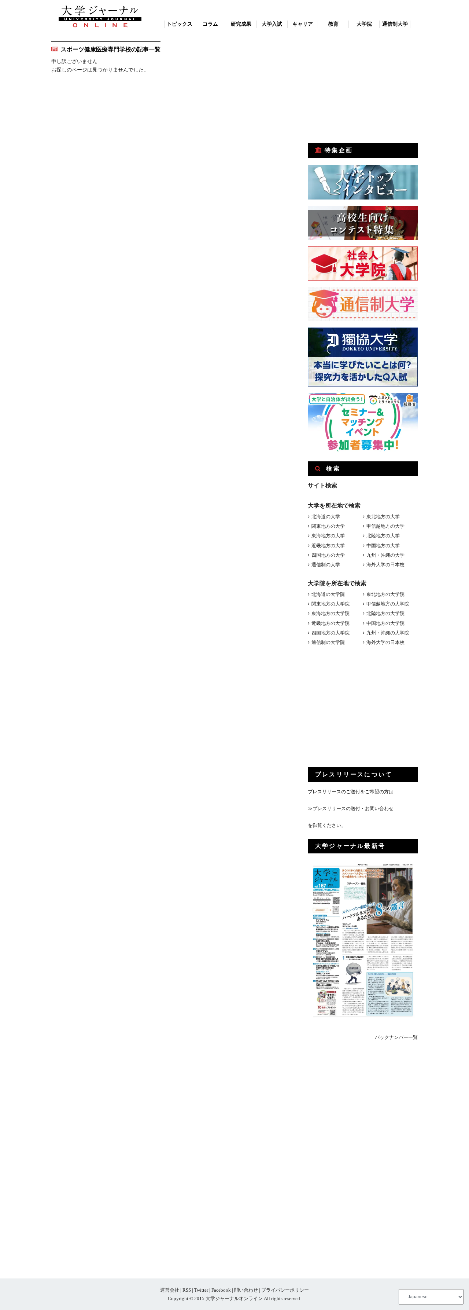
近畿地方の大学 (328, 545)
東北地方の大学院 (385, 594)
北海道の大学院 (328, 594)
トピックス (179, 24)
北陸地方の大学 (383, 535)
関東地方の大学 (328, 526)
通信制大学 (395, 24)
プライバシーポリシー (285, 1290)
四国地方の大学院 (330, 633)
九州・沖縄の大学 (385, 555)
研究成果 (241, 24)
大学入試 (272, 24)
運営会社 (169, 1290)
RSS (186, 1290)
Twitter (201, 1290)
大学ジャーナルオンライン (234, 1298)
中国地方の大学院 (385, 623)
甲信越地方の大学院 (387, 604)
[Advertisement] (363, 87)
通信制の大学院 (328, 642)
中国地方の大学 (383, 545)
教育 (333, 24)
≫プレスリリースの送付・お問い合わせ (351, 808)
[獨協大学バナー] (363, 385)
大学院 (364, 24)
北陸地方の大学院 (385, 613)
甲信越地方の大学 (385, 526)
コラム (210, 24)
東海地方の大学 (328, 535)
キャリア (302, 24)
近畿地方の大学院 (330, 623)
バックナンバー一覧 (396, 1037)
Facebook (221, 1290)
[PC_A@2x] (363, 450)
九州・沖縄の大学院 (387, 633)
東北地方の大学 (383, 516)
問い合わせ (246, 1290)
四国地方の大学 (328, 555)
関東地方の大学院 (330, 604)
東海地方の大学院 (330, 613)
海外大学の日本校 (385, 564)
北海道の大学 (325, 516)
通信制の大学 (325, 564)
